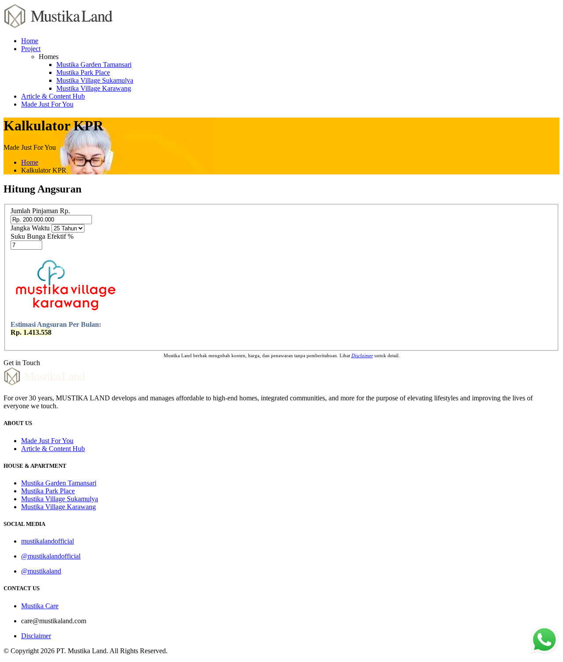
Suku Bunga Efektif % (42, 236)
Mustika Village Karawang (93, 88)
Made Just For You (47, 104)
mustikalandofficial (47, 541)
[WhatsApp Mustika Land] (544, 651)
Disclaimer (36, 636)
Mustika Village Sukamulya (94, 80)
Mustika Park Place (83, 72)
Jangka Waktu (30, 228)
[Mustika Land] (58, 26)
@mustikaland (41, 571)
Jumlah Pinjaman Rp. (40, 211)
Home (29, 40)
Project (30, 48)
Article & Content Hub (53, 96)
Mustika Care (39, 606)
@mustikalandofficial (50, 556)
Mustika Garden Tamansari (94, 64)
